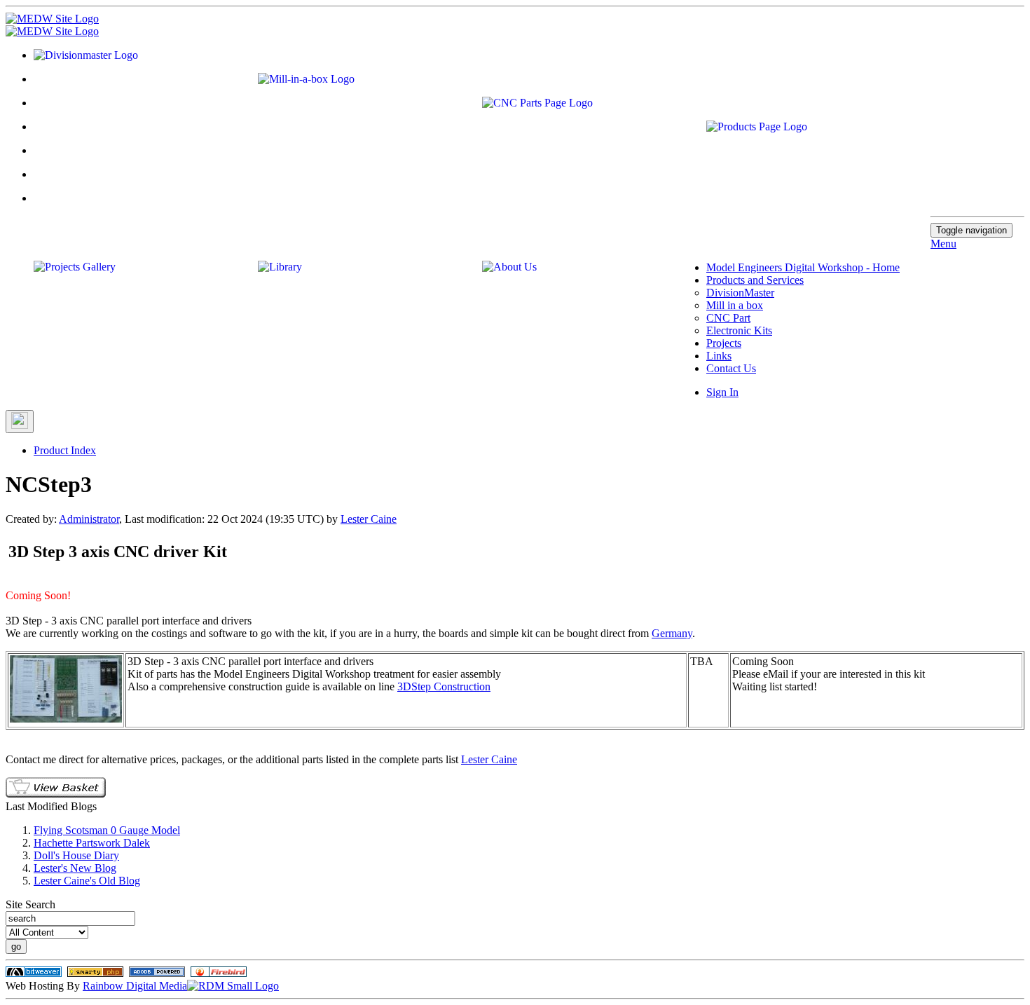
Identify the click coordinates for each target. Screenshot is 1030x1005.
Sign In (722, 392)
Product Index (65, 450)
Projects (723, 343)
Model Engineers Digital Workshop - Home (803, 267)
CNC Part (728, 318)
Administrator (89, 519)
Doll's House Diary (76, 855)
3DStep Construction (443, 686)
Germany (672, 633)
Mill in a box (734, 305)
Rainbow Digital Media (135, 986)
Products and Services (755, 280)
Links (719, 356)
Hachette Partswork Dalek (92, 843)
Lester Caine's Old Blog (87, 881)
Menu (943, 243)
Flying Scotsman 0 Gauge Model (107, 830)
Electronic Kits (739, 330)
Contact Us (731, 368)
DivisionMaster (740, 293)
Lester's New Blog (75, 868)
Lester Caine (369, 519)
